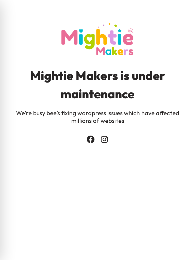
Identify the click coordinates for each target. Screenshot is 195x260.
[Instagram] (104, 139)
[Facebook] (90, 139)
